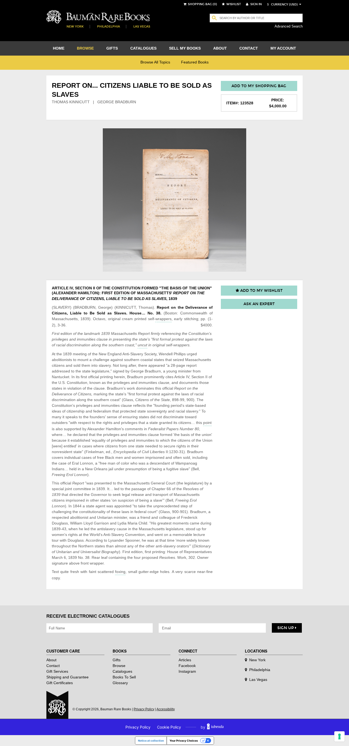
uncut (142, 345)
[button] (282, 4)
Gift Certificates (59, 683)
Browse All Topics (155, 62)
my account (283, 48)
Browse (119, 665)
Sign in (255, 4)
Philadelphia (108, 26)
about (220, 48)
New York (75, 26)
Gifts (117, 660)
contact (248, 48)
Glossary (120, 683)
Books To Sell (124, 677)
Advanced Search (289, 26)
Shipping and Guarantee (67, 677)
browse (85, 48)
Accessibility (166, 709)
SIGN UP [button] (286, 628)
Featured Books (195, 62)
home (58, 48)
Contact (53, 665)
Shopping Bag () (202, 4)
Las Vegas (141, 26)
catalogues (143, 48)
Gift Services (57, 671)
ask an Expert (259, 304)
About (51, 660)
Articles (185, 660)
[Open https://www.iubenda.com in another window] (215, 727)
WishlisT (233, 4)
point (207, 422)
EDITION (122, 293)
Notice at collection (151, 740)
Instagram (187, 671)
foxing (120, 571)
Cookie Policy (169, 727)
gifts (112, 48)
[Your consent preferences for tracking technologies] (339, 736)
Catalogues (122, 671)
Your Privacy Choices (184, 740)
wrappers (163, 319)
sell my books (185, 48)
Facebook (187, 665)
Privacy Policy (144, 709)
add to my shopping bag (258, 86)
